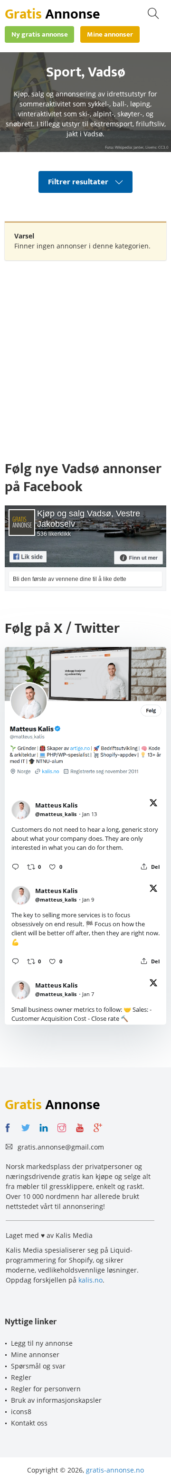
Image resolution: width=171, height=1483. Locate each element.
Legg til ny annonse (42, 1343)
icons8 (21, 1411)
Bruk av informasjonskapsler (56, 1400)
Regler (21, 1377)
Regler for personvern (46, 1388)
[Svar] (15, 867)
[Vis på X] (153, 804)
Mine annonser (35, 1354)
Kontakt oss (29, 1422)
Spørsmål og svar (38, 1365)
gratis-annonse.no (115, 1469)
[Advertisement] (85, 355)
